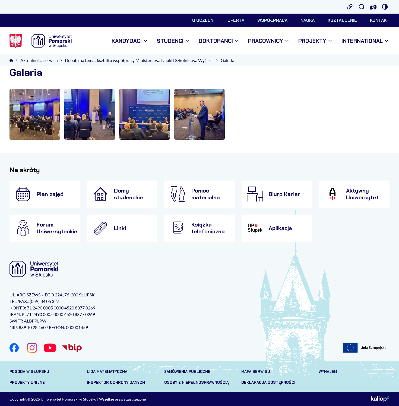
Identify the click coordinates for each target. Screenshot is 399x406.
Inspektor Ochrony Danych (116, 382)
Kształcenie (342, 20)
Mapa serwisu (255, 371)
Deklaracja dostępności (268, 382)
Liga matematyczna (107, 371)
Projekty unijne (27, 382)
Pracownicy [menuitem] (265, 41)
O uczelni (203, 20)
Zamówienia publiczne (187, 371)
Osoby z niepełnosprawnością (196, 382)
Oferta (235, 20)
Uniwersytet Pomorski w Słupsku (68, 399)
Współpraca (272, 20)
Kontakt (379, 20)
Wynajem (328, 371)
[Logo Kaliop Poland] (380, 399)
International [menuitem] (362, 41)
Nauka (307, 20)
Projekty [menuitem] (312, 41)
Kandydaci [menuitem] (127, 41)
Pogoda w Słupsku (29, 371)
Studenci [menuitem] (170, 41)
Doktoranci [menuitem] (216, 41)
